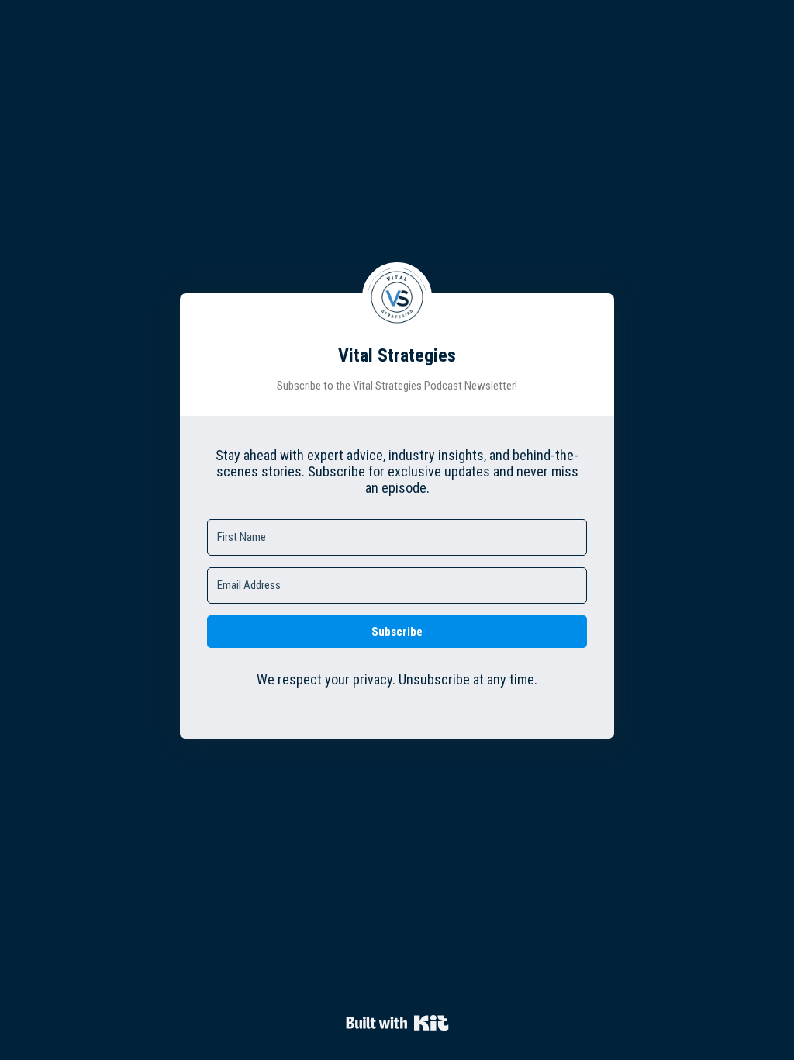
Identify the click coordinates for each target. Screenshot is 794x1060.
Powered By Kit (397, 1023)
